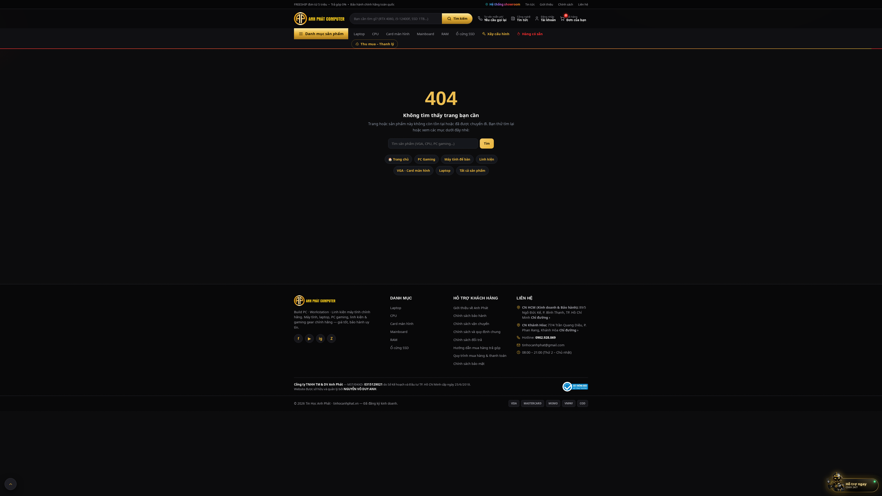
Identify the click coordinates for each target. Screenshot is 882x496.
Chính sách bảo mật (468, 363)
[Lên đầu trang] (11, 484)
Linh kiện (486, 159)
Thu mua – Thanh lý (377, 44)
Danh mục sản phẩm (324, 33)
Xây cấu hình (498, 33)
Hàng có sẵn (532, 33)
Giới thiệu (546, 4)
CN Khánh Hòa (534, 325)
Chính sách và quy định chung (476, 332)
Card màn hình (398, 33)
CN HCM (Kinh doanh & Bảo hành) (549, 307)
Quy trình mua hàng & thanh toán (479, 355)
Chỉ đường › (540, 317)
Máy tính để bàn (457, 159)
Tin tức (530, 4)
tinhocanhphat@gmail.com (543, 345)
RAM (445, 33)
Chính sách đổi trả (467, 340)
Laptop (359, 33)
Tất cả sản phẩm (472, 170)
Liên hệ (583, 4)
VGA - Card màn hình (413, 170)
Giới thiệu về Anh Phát (470, 308)
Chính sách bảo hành (469, 315)
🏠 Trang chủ (398, 159)
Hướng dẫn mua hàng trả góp (476, 348)
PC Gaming (426, 159)
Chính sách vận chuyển (471, 323)
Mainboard (425, 33)
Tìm (487, 143)
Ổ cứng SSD (465, 33)
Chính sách (565, 4)
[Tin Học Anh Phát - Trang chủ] (320, 18)
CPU (375, 33)
